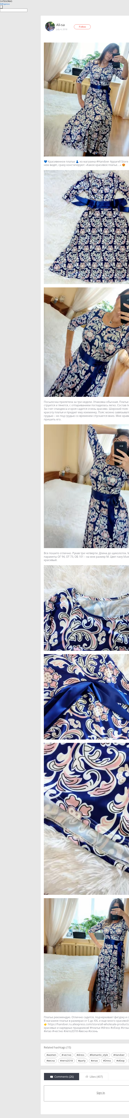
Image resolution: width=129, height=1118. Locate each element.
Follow (82, 26)
